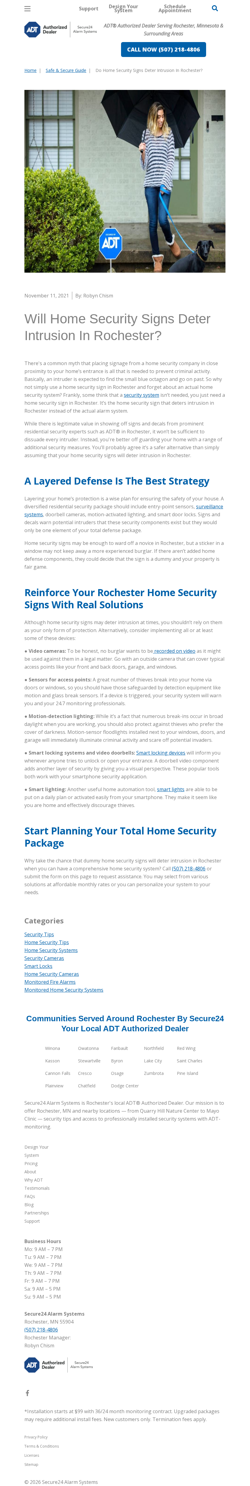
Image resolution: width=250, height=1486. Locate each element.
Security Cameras (44, 958)
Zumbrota (154, 1073)
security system (141, 395)
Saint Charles (189, 1061)
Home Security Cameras (51, 974)
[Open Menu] (27, 8)
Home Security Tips (46, 942)
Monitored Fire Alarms (50, 982)
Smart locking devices (160, 752)
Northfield (154, 1048)
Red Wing (186, 1048)
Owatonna (88, 1048)
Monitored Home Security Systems (63, 990)
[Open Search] (215, 8)
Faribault (119, 1048)
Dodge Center (125, 1086)
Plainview (54, 1086)
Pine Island (187, 1073)
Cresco (85, 1073)
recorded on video (174, 651)
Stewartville (89, 1061)
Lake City (153, 1061)
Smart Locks (38, 966)
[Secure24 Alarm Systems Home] (60, 29)
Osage (117, 1073)
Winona (52, 1048)
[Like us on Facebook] (27, 1394)
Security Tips (39, 934)
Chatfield (86, 1086)
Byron (117, 1061)
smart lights (170, 789)
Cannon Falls (57, 1073)
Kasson (52, 1061)
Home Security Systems (51, 950)
